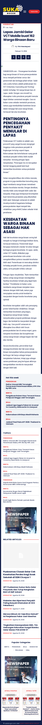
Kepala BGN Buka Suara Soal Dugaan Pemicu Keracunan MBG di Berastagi (21, 483)
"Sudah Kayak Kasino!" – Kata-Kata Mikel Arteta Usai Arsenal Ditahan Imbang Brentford (31, 710)
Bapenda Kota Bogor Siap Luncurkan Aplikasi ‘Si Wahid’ (11, 709)
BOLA (8, 402)
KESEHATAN (8, 24)
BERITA (9, 393)
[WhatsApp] (28, 57)
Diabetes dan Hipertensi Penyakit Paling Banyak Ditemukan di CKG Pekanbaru (19, 603)
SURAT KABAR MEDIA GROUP (29, 723)
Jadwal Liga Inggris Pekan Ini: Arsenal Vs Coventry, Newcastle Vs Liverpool (22, 406)
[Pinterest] (23, 57)
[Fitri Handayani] (13, 46)
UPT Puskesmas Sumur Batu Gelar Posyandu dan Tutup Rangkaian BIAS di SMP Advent (19, 589)
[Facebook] (13, 57)
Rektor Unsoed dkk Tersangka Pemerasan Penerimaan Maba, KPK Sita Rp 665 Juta (23, 386)
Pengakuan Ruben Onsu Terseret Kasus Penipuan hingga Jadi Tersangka (23, 397)
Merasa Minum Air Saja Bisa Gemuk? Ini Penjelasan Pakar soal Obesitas (20, 615)
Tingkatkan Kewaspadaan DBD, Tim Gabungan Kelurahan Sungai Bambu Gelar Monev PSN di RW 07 (21, 627)
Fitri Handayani (24, 46)
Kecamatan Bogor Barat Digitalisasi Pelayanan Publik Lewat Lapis (17, 492)
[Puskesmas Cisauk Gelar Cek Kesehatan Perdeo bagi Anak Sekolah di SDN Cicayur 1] (21, 555)
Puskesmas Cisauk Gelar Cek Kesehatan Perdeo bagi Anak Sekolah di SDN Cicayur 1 (19, 574)
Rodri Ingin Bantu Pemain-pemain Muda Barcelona (18, 501)
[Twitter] (18, 57)
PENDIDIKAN (11, 381)
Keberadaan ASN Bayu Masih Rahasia (22, 414)
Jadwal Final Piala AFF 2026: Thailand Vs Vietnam (23, 423)
